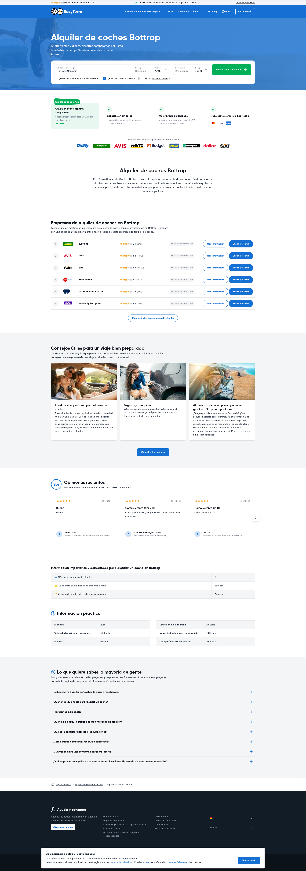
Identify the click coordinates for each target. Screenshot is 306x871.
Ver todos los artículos (153, 452)
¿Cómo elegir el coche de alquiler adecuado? (125, 824)
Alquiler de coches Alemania (89, 784)
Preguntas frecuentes (113, 820)
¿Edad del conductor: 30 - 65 (122, 78)
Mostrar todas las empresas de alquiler (153, 318)
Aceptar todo (248, 860)
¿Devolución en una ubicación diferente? (79, 78)
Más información (215, 243)
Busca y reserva (241, 243)
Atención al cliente (188, 11)
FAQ (170, 11)
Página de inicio (63, 784)
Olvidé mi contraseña (165, 820)
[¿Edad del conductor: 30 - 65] (104, 78)
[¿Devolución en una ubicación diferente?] (56, 78)
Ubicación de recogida (66, 67)
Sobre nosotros (110, 816)
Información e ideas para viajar (141, 11)
